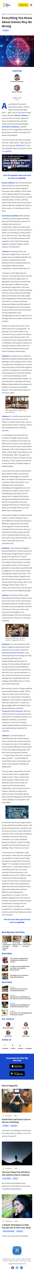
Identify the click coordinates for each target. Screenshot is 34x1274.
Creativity (5, 30)
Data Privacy (23, 1261)
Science (15, 1178)
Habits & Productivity (8, 1231)
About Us (5, 1261)
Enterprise (27, 1259)
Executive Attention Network (13, 652)
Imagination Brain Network (12, 711)
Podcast (18, 1259)
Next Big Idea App (7, 1259)
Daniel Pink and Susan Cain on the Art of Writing (16, 1121)
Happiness (13, 1126)
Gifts (14, 1259)
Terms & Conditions (14, 1261)
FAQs (23, 1259)
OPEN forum (21, 145)
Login (29, 1261)
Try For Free (23, 5)
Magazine (4, 14)
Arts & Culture (6, 1178)
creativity (7, 151)
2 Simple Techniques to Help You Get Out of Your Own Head (16, 1226)
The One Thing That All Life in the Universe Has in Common (16, 1173)
